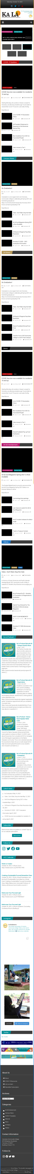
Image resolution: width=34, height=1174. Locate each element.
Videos (20, 567)
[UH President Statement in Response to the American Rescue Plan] (7, 126)
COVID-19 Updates (7, 87)
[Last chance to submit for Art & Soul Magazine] (7, 509)
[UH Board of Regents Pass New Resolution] (7, 233)
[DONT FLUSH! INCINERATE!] (7, 618)
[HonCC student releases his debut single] (7, 521)
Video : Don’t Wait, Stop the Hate (22, 212)
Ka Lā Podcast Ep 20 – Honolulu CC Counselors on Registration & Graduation (22, 595)
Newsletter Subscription (12, 1087)
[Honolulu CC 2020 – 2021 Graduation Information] (7, 243)
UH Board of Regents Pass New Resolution (17, 805)
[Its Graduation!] (17, 173)
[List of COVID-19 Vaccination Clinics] (7, 116)
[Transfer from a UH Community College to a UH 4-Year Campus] (7, 337)
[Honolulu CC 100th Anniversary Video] (7, 627)
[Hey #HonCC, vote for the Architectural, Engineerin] (17, 949)
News (15, 87)
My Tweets (5, 1037)
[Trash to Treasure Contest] (7, 532)
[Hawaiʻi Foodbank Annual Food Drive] (7, 327)
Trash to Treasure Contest (20, 531)
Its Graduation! (7, 188)
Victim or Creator (7, 864)
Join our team (9, 1084)
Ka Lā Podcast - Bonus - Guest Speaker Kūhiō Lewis (24, 718)
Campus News (6, 31)
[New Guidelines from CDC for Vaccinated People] (7, 137)
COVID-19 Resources (11, 1081)
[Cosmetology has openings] (7, 500)
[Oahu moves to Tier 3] (7, 149)
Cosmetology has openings (20, 498)
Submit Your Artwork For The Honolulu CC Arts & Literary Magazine (21, 607)
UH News (14, 31)
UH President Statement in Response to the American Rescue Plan (20, 126)
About (7, 1078)
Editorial (7, 1119)
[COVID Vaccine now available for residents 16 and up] (17, 77)
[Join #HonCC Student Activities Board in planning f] (17, 1006)
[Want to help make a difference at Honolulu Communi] (17, 977)
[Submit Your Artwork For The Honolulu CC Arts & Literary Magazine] (7, 606)
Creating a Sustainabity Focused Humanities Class (17, 875)
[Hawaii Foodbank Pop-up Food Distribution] (7, 433)
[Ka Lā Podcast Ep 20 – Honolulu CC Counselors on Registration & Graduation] (7, 595)
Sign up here (17, 835)
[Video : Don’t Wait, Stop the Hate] (7, 214)
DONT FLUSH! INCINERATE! (20, 616)
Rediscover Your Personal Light (11, 893)
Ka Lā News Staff (16, 97)
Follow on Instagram (22, 1023)
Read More (28, 38)
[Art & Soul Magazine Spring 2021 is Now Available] (7, 223)
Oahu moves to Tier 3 (19, 147)
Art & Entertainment (7, 470)
